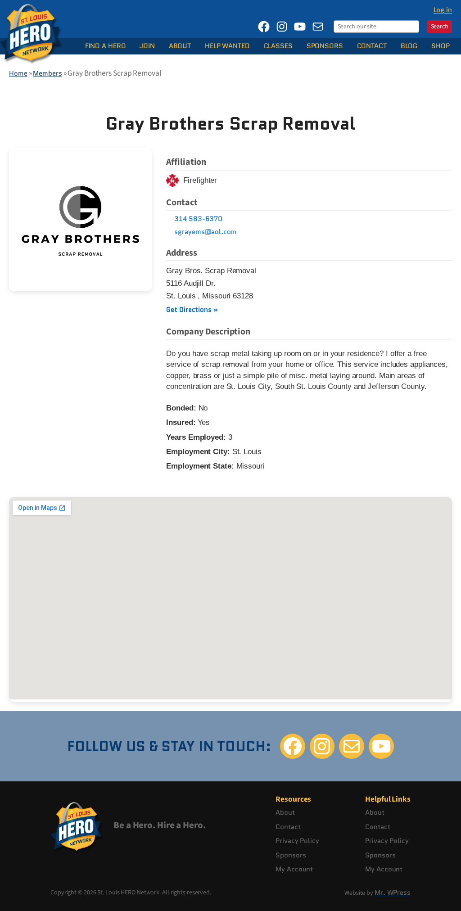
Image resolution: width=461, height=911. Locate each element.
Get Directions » (191, 310)
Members (47, 73)
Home (18, 73)
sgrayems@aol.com (205, 232)
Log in (443, 10)
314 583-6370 (198, 219)
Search (439, 26)
